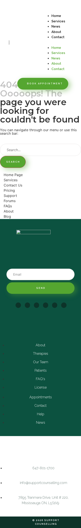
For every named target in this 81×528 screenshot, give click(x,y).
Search (13, 161)
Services (58, 21)
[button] (61, 42)
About (56, 32)
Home (56, 16)
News (55, 26)
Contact (57, 37)
